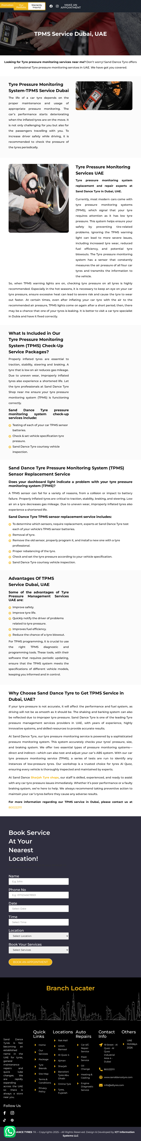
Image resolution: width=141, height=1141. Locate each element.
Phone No (18, 889)
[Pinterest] (12, 1120)
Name (15, 876)
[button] (21, 6)
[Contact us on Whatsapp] (10, 1132)
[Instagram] (57, 6)
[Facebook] (51, 6)
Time (14, 917)
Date (14, 903)
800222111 (15, 807)
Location (17, 930)
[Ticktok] (4, 1120)
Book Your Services (26, 944)
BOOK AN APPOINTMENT (30, 962)
